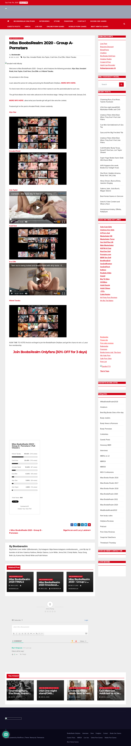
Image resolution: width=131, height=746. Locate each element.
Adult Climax (105, 288)
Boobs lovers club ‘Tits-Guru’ (110, 352)
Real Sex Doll (105, 251)
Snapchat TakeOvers (108, 537)
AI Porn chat (105, 233)
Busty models (105, 418)
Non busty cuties (106, 516)
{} (39, 633)
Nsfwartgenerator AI (108, 68)
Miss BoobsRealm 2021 (109, 499)
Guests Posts (13, 26)
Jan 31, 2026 (14, 697)
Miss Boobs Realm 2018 (109, 488)
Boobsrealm (16, 55)
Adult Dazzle (105, 285)
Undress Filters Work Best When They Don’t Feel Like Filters (110, 117)
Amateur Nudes (106, 59)
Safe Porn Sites (106, 358)
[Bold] (13, 633)
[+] (42, 633)
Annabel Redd (35, 57)
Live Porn (103, 44)
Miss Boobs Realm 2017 (109, 483)
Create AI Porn (105, 62)
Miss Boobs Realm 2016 (109, 478)
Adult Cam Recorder (107, 65)
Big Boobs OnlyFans (107, 56)
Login (86, 620)
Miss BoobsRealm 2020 (16, 38)
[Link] (36, 633)
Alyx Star (26, 57)
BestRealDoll (105, 261)
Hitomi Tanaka (71, 57)
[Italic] (16, 633)
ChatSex (103, 53)
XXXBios (103, 282)
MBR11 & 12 (105, 456)
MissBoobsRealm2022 (108, 510)
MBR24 (28, 26)
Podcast (103, 526)
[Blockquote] (31, 633)
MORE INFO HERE (68, 83)
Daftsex (103, 270)
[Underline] (19, 633)
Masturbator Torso (107, 239)
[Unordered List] (28, 633)
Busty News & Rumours (109, 423)
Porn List (103, 362)
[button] (124, 24)
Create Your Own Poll (24, 509)
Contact (82, 21)
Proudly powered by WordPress (14, 737)
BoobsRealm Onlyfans (24, 21)
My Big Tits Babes (106, 300)
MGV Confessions (107, 472)
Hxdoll (102, 276)
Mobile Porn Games (77, 26)
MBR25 (103, 467)
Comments (24, 506)
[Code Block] (33, 633)
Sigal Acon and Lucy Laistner (76, 530)
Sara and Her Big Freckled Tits (111, 132)
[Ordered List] (25, 633)
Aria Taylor (45, 57)
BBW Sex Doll (105, 257)
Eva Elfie (61, 57)
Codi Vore (54, 57)
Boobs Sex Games (98, 21)
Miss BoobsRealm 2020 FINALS (19, 580)
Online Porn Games (55, 26)
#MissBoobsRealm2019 (109, 402)
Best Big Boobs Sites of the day (112, 412)
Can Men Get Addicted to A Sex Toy (110, 693)
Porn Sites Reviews (107, 532)
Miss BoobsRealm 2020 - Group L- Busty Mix (79, 582)
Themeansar (40, 737)
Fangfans (68, 21)
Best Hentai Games (99, 26)
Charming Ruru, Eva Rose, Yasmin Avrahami (19, 693)
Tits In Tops (104, 371)
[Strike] (22, 633)
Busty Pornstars (106, 429)
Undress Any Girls (107, 230)
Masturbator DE (106, 236)
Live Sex (38, 26)
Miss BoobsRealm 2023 (109, 505)
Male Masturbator (107, 245)
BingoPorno (104, 50)
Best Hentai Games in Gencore (111, 196)
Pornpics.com (105, 254)
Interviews (44, 21)
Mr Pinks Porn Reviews (108, 297)
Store (57, 21)
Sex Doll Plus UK (106, 242)
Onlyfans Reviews (107, 521)
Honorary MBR (105, 445)
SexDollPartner (106, 264)
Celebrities (104, 434)
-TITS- (102, 291)
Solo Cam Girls (106, 227)
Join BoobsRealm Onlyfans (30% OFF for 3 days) (50, 352)
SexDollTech (105, 267)
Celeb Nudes (105, 294)
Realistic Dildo (105, 273)
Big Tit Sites (105, 279)
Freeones (103, 349)
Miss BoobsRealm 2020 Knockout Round (49, 585)
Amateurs (103, 407)
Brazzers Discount (106, 47)
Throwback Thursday (108, 543)
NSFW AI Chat (105, 248)
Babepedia (104, 346)
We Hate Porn (105, 355)
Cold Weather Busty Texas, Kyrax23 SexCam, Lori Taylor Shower (111, 150)
